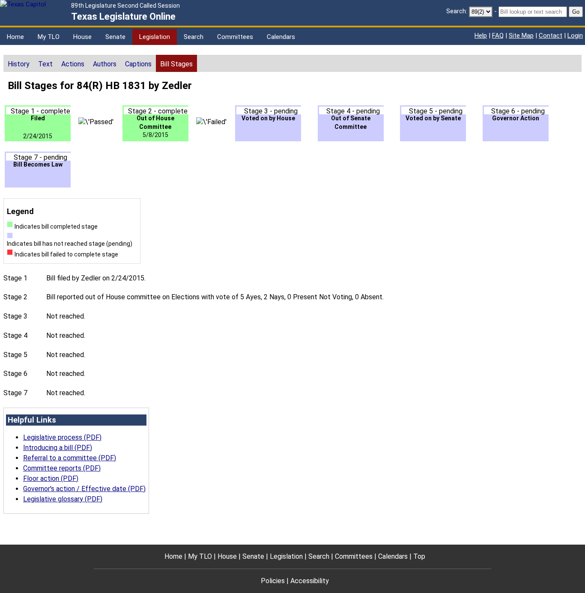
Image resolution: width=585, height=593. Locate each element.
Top (419, 556)
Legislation (154, 37)
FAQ (498, 35)
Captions (138, 64)
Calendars (281, 37)
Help (481, 35)
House (82, 37)
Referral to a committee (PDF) (69, 458)
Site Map (521, 35)
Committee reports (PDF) (62, 468)
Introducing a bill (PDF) (57, 448)
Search (193, 37)
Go (575, 12)
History (19, 64)
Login (575, 35)
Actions (72, 64)
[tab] (18, 63)
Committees (235, 37)
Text (45, 64)
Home (15, 37)
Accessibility (309, 581)
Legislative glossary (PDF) (62, 499)
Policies (273, 581)
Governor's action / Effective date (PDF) (84, 489)
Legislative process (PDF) (62, 437)
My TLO (49, 37)
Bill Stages (176, 64)
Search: (456, 11)
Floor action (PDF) (50, 478)
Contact (550, 35)
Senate (115, 37)
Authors (104, 64)
